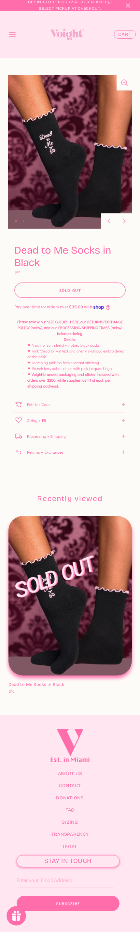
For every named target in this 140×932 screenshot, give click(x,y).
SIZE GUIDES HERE (63, 321)
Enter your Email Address (38, 870)
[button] (128, 5)
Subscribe (68, 903)
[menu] (12, 34)
